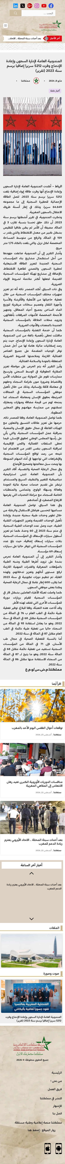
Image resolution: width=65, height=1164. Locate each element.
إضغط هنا (34, 1130)
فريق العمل (55, 1089)
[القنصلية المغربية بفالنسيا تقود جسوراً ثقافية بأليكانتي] (31, 982)
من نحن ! (56, 1081)
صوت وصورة (51, 973)
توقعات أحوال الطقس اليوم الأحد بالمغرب (37, 727)
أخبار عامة (55, 91)
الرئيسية (57, 1072)
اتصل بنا (57, 1113)
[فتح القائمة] (5, 25)
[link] (27, 38)
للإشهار (57, 1105)
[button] (31, 873)
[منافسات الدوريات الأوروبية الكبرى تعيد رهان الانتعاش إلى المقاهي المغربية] (32, 745)
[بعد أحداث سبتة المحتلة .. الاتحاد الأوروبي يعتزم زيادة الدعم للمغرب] (32, 803)
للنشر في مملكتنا (51, 1098)
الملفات (54, 927)
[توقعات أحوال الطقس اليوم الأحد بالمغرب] (32, 691)
